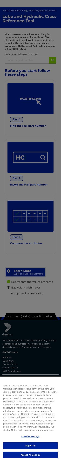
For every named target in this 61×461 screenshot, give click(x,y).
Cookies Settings (30, 436)
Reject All (30, 445)
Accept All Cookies (30, 455)
